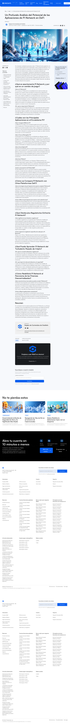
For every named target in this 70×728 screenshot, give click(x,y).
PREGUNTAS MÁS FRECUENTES (46, 3)
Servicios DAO (27, 3)
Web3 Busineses (6, 415)
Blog (37, 3)
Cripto (27, 415)
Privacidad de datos (59, 586)
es (52, 3)
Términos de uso (52, 586)
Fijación (40, 3)
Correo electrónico (19, 375)
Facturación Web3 (32, 3)
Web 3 (16, 3)
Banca (14, 2)
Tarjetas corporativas (21, 3)
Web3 (49, 415)
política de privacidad (51, 473)
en (50, 3)
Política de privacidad (35, 383)
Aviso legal (66, 586)
